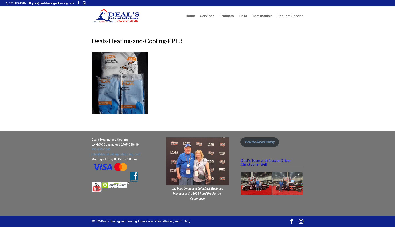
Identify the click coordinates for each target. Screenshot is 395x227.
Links (243, 16)
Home (190, 16)
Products (226, 16)
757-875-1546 (17, 3)
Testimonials (262, 16)
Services (207, 16)
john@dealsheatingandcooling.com (116, 154)
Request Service (290, 16)
